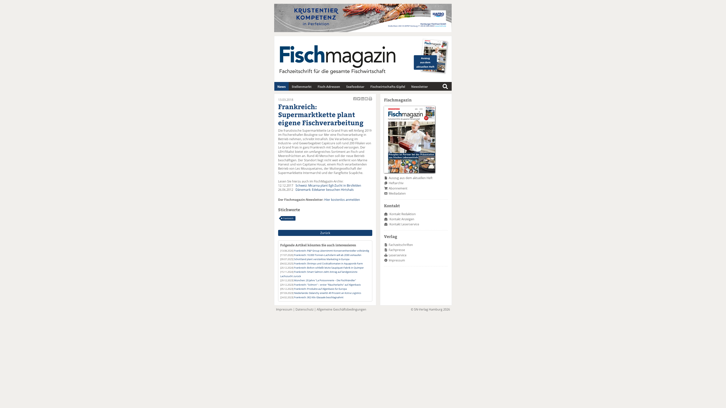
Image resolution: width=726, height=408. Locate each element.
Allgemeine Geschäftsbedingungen (341, 309)
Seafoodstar (355, 87)
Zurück (325, 233)
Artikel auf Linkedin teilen (363, 100)
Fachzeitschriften (401, 245)
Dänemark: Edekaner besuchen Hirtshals (325, 190)
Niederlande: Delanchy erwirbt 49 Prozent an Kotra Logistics (327, 293)
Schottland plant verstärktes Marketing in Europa (321, 259)
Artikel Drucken (370, 100)
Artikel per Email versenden (366, 100)
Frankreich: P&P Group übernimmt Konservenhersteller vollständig (331, 250)
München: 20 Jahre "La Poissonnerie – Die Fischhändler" (325, 280)
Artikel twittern (359, 100)
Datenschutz (304, 309)
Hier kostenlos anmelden (342, 200)
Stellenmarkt (302, 87)
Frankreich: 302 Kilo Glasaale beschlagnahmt (319, 297)
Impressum (397, 260)
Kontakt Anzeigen (401, 219)
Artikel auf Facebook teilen (355, 100)
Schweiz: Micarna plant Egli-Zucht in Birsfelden (328, 185)
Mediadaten (397, 193)
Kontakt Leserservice (404, 224)
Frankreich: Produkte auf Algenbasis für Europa (320, 289)
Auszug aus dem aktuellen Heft (411, 178)
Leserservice (397, 255)
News (281, 87)
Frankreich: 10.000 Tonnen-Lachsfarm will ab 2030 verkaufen (327, 255)
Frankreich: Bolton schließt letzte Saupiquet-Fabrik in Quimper (329, 267)
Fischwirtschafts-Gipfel (387, 87)
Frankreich (288, 218)
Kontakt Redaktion (402, 214)
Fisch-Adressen (329, 87)
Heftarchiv (396, 183)
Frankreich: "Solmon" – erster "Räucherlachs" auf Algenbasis (327, 284)
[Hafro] (363, 31)
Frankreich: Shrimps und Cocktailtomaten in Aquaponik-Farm (328, 263)
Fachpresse (397, 250)
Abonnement (398, 188)
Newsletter (419, 87)
